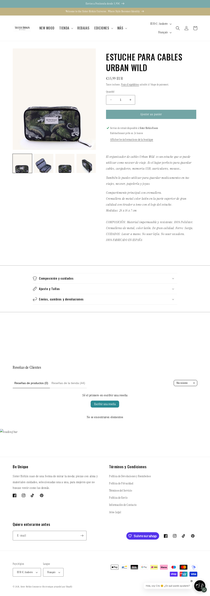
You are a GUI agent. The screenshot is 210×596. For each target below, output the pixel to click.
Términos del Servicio (120, 490)
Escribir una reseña (105, 404)
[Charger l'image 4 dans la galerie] (86, 163)
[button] (66, 28)
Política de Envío (118, 498)
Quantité (110, 91)
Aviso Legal (115, 512)
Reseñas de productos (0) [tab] (31, 383)
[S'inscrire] (81, 535)
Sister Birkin (26, 586)
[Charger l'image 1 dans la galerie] (22, 163)
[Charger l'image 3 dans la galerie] (65, 163)
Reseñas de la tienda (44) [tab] (68, 383)
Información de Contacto (123, 505)
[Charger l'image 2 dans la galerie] (43, 163)
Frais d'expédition (130, 84)
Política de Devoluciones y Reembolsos (130, 476)
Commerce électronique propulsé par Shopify (52, 586)
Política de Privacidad (121, 483)
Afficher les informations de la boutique (131, 139)
